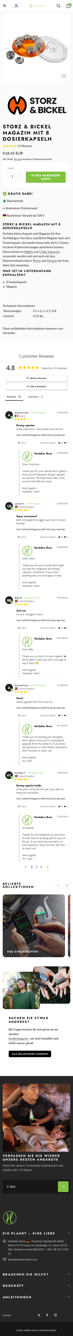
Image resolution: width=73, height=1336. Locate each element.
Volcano (52, 260)
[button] (5, 6)
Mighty (28, 252)
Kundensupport (18, 1038)
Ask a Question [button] (38, 386)
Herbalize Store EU (31, 1330)
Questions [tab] (33, 396)
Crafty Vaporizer (49, 252)
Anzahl (10, 168)
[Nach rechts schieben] (66, 48)
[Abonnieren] (63, 1186)
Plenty (37, 260)
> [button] (48, 867)
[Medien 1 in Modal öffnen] (36, 48)
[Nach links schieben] (6, 48)
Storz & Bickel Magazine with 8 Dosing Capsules (40, 434)
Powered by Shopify (48, 1330)
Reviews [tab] (11, 396)
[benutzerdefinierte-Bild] (10, 1224)
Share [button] (23, 442)
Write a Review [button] (38, 378)
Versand (18, 159)
